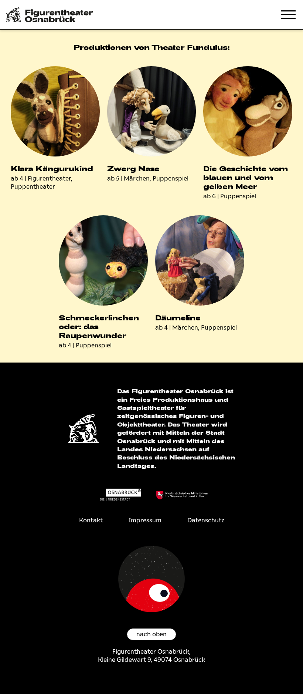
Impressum (145, 520)
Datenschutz (205, 520)
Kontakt (91, 520)
